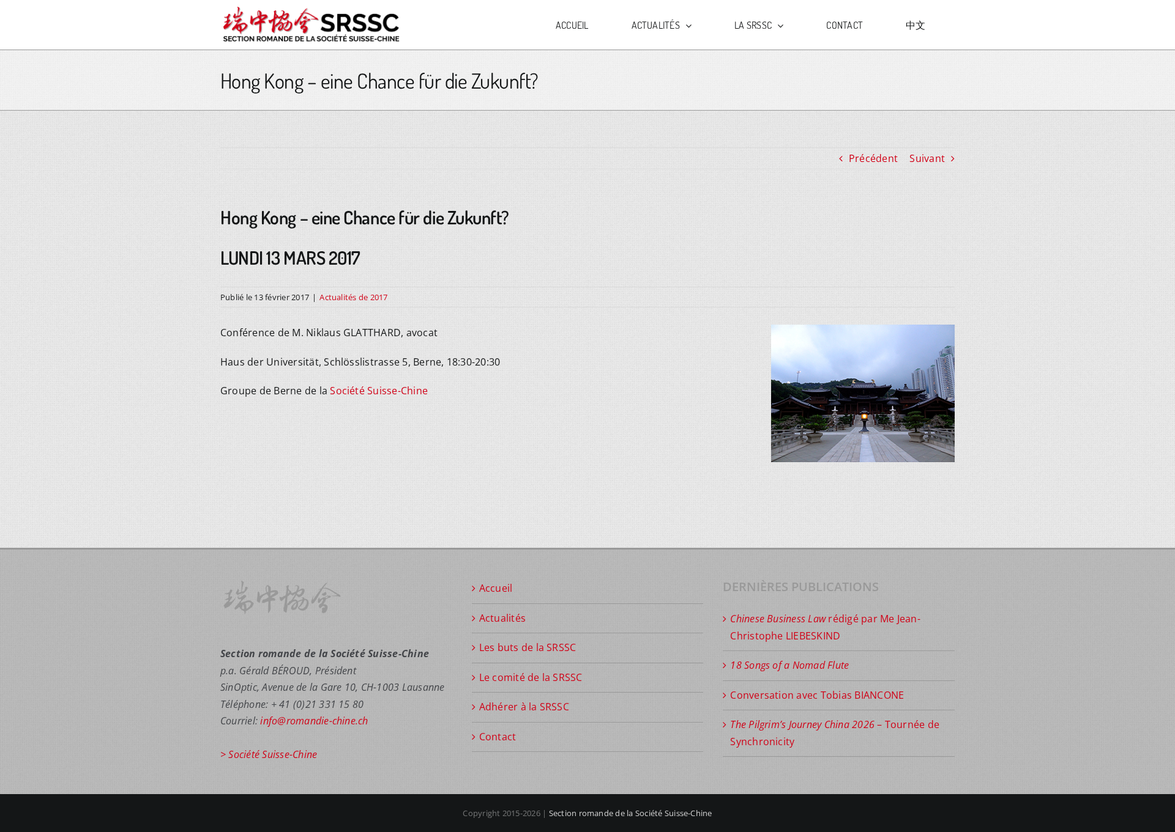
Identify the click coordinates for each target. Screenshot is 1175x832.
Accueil (496, 588)
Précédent (873, 158)
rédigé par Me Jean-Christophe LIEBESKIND (825, 627)
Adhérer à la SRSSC (524, 706)
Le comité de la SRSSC (531, 677)
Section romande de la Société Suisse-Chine (630, 813)
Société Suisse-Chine (379, 390)
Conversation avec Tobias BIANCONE (817, 695)
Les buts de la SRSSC (527, 647)
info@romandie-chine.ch (314, 720)
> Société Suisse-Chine (268, 754)
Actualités (502, 618)
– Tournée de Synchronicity (834, 733)
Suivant (927, 158)
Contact (498, 736)
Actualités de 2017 (353, 297)
